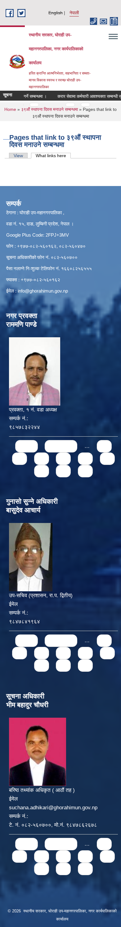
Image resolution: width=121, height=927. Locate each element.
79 (63, 471)
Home (10, 109)
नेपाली (74, 12)
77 (107, 458)
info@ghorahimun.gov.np (43, 290)
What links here (53, 155)
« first (26, 446)
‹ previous (61, 446)
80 (85, 471)
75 (63, 458)
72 (104, 446)
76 (85, 458)
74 (41, 458)
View (18, 155)
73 (19, 458)
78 (41, 471)
